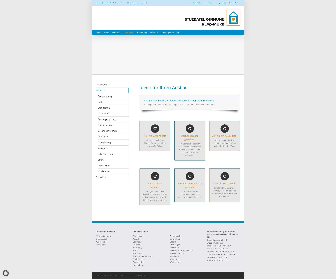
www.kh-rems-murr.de (217, 260)
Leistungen (101, 84)
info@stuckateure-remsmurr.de (136, 3)
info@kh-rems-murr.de (217, 257)
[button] (178, 32)
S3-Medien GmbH (142, 275)
